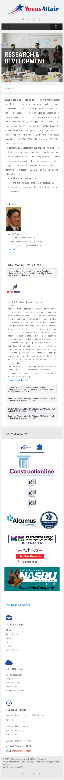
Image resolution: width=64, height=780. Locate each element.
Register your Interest (18, 380)
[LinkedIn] (39, 19)
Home (5, 89)
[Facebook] (23, 19)
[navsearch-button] (56, 27)
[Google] (34, 19)
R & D (11, 89)
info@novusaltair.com (21, 751)
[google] (34, 774)
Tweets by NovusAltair (18, 604)
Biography (13, 249)
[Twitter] (28, 19)
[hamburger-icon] (6, 27)
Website (12, 253)
